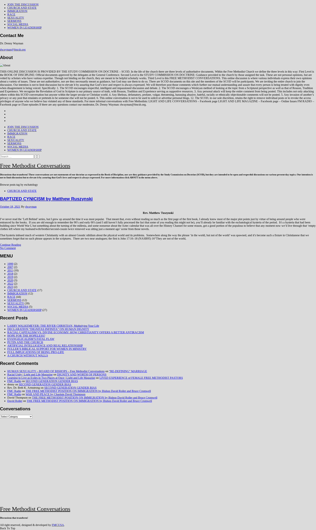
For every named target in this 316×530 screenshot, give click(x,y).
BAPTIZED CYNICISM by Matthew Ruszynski (46, 198)
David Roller (14, 400)
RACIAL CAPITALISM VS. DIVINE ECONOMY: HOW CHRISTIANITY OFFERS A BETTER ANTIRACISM (75, 332)
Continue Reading (10, 244)
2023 (10, 286)
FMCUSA (58, 525)
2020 (10, 280)
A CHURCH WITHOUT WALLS (27, 355)
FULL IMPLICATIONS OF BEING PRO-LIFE (35, 352)
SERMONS (14, 21)
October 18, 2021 (10, 206)
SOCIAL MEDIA (17, 24)
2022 (10, 283)
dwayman (31, 206)
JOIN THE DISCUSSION (23, 4)
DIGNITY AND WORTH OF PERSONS (81, 374)
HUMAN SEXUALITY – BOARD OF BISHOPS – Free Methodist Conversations (56, 371)
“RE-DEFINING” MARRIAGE (128, 371)
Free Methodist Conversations (35, 165)
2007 (10, 267)
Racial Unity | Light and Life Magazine (30, 374)
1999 (10, 263)
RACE (11, 14)
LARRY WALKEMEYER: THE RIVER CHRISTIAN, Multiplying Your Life (53, 325)
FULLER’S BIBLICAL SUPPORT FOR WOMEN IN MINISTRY (47, 348)
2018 (10, 273)
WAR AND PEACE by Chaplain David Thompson (55, 394)
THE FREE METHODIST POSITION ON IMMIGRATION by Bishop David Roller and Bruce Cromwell (88, 391)
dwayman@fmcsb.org (13, 49)
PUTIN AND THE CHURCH (25, 342)
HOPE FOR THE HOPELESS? (26, 335)
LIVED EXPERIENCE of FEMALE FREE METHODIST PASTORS (141, 377)
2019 (10, 277)
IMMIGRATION (17, 11)
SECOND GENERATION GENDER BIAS (52, 381)
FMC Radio (14, 381)
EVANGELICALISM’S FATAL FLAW (30, 339)
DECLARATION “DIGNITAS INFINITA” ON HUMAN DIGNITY (48, 329)
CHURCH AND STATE (22, 7)
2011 (10, 270)
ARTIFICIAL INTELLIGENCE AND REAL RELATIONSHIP (45, 345)
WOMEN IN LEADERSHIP (24, 27)
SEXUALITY (15, 17)
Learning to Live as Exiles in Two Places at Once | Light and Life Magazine (51, 377)
